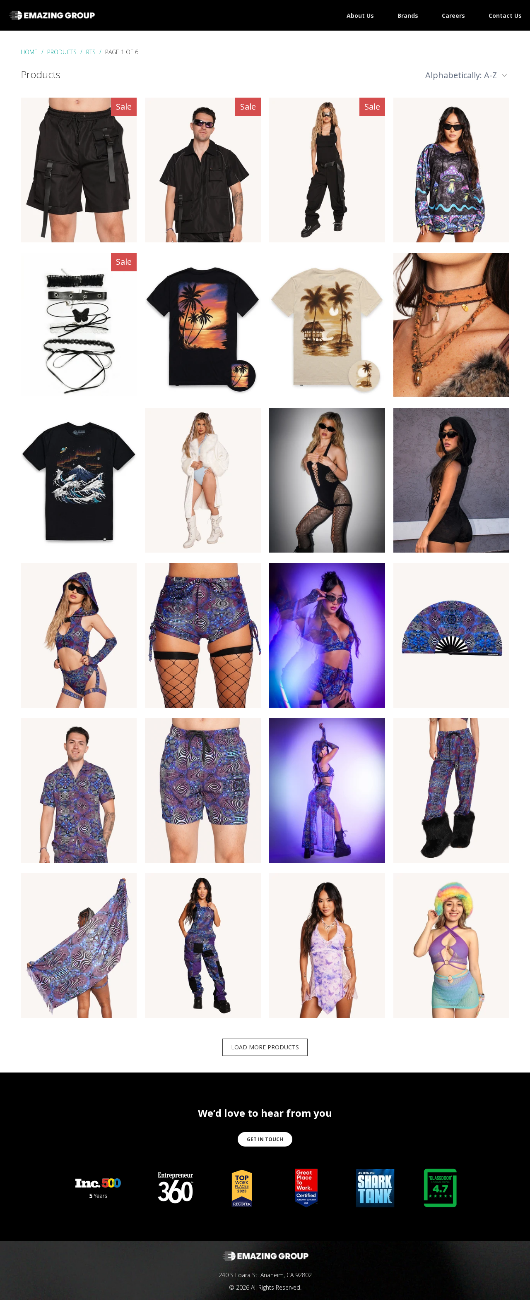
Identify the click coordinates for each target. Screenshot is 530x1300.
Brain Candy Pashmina (79, 945)
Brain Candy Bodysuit (79, 635)
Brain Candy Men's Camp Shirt (79, 790)
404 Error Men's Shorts (79, 170)
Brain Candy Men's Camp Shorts (203, 790)
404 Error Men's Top (203, 170)
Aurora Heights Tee (79, 480)
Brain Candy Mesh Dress (327, 790)
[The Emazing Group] (51, 15)
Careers (453, 15)
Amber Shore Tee (327, 325)
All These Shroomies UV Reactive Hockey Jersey (451, 170)
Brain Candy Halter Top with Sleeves (327, 635)
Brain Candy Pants (451, 790)
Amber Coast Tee (203, 325)
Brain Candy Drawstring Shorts (203, 635)
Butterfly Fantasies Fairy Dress (327, 945)
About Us (360, 15)
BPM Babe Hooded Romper (451, 480)
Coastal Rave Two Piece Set (451, 945)
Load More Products (265, 1047)
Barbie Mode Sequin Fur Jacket (203, 480)
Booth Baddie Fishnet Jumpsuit (327, 480)
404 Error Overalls (327, 170)
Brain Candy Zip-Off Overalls (203, 945)
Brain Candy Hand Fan (451, 635)
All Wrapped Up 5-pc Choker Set (79, 324)
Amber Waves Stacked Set (451, 325)
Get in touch (265, 1139)
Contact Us (505, 15)
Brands (408, 15)
